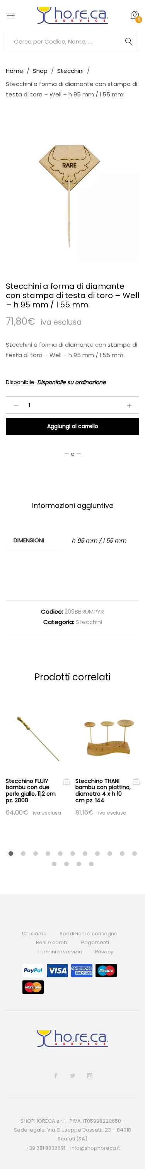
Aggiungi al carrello (72, 426)
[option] (72, 195)
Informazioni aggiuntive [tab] (72, 505)
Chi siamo (34, 933)
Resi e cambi (52, 942)
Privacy (104, 951)
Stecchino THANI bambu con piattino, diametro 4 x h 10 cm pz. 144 (103, 790)
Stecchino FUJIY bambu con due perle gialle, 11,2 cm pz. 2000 (31, 790)
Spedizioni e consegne (89, 933)
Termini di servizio (60, 951)
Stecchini (89, 622)
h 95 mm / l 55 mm (99, 540)
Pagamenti (95, 942)
